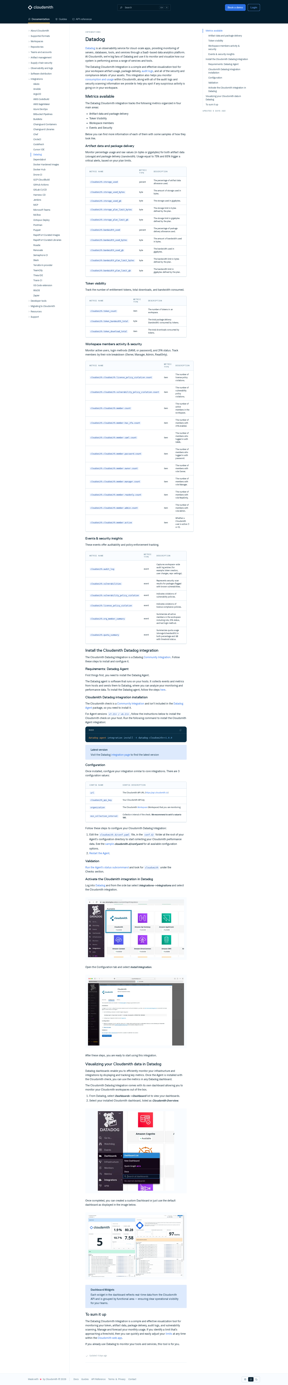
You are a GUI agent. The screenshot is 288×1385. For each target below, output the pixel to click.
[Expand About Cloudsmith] (29, 31)
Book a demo (235, 7)
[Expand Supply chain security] (29, 63)
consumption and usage (99, 79)
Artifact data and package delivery (225, 35)
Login (253, 7)
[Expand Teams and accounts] (29, 52)
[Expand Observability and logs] (29, 69)
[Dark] (256, 1379)
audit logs (147, 71)
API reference (84, 19)
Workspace (142, 807)
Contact (132, 1379)
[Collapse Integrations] (29, 79)
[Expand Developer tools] (29, 301)
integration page (120, 754)
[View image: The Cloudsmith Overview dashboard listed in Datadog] (136, 1151)
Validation (213, 83)
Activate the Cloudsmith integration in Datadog (227, 89)
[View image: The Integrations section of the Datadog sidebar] (136, 928)
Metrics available (214, 31)
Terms (111, 1379)
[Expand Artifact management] (29, 58)
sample (109, 844)
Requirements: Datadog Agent (223, 64)
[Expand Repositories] (29, 47)
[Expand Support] (29, 317)
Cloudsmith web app (110, 1338)
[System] (251, 1379)
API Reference (98, 1379)
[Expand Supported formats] (29, 36)
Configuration (215, 77)
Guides (63, 19)
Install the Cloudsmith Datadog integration (227, 59)
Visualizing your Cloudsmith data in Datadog (223, 98)
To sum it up (212, 104)
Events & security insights (221, 54)
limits (169, 1334)
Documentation (41, 19)
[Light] (245, 1379)
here (162, 690)
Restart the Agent (99, 853)
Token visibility (215, 41)
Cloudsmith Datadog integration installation (224, 71)
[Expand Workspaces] (29, 42)
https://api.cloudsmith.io (157, 793)
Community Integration (157, 657)
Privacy (122, 1379)
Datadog (90, 48)
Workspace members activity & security (224, 48)
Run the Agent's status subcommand (107, 867)
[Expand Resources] (29, 312)
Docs (76, 1379)
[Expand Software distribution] (29, 74)
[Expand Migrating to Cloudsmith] (29, 306)
